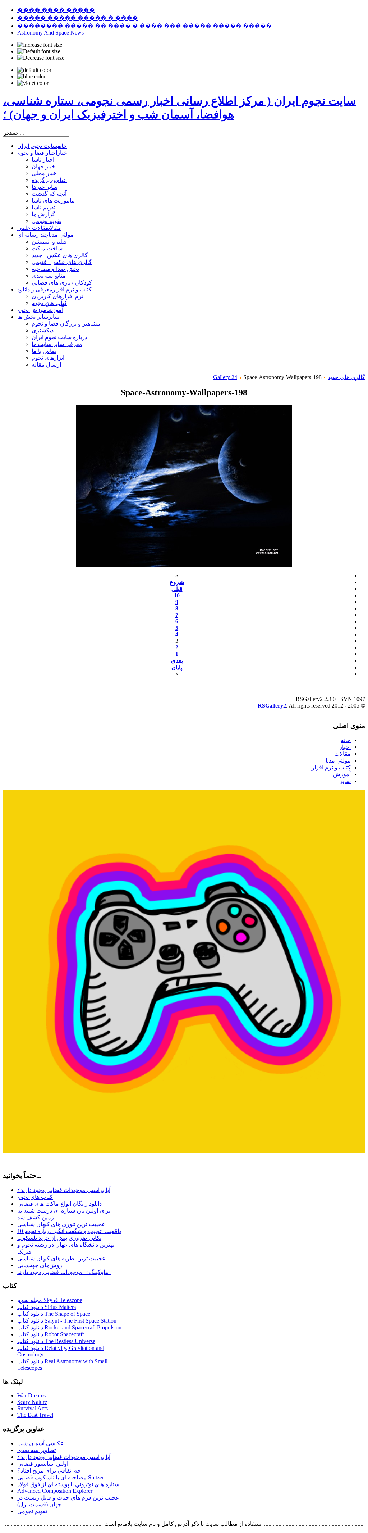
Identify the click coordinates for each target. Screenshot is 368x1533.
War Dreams (31, 1395)
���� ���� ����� (56, 10)
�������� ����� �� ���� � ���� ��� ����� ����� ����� (144, 26)
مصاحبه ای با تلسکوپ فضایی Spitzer (60, 1477)
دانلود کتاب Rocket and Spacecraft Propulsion (69, 1327)
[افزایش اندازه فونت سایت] (39, 45)
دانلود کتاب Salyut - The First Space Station (66, 1321)
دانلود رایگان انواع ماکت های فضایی (59, 1204)
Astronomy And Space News (50, 32)
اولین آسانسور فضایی (42, 1464)
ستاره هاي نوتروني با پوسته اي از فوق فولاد (68, 1484)
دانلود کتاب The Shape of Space (53, 1314)
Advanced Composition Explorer (54, 1491)
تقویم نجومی (32, 1511)
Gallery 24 (225, 377)
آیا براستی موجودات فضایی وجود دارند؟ (63, 1190)
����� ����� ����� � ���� (77, 18)
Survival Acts (32, 1408)
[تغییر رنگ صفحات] (34, 70)
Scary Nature (32, 1402)
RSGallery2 (272, 705)
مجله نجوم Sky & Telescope (49, 1300)
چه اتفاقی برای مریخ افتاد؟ (49, 1471)
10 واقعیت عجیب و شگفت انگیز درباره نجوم (69, 1231)
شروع (177, 582)
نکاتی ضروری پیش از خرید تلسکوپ (59, 1238)
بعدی (177, 661)
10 (177, 595)
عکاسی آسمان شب (40, 1443)
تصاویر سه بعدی (36, 1450)
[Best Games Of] (184, 1151)
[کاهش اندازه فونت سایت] (40, 58)
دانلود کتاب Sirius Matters (46, 1307)
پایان (176, 667)
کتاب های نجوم (35, 1197)
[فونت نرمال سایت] (38, 51)
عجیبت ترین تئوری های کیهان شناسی (61, 1224)
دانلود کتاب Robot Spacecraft (50, 1334)
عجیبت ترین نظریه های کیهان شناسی (61, 1258)
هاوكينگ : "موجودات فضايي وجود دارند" (64, 1272)
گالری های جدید (346, 377)
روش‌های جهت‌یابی (39, 1265)
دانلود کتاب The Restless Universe (56, 1341)
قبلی (177, 589)
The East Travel (35, 1415)
